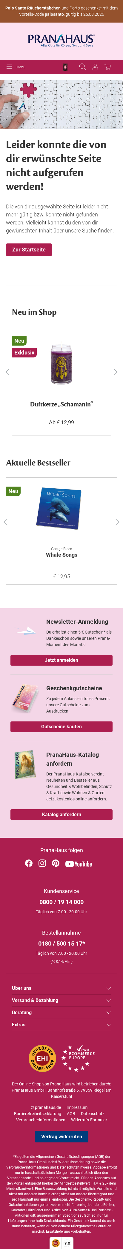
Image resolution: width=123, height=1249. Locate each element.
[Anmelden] (95, 67)
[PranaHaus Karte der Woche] (65, 67)
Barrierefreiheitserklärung (37, 1113)
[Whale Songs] (61, 512)
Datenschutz (92, 1113)
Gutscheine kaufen (61, 726)
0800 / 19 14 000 (61, 902)
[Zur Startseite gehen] (61, 39)
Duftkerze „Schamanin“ (61, 405)
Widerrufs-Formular (89, 1119)
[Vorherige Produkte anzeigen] (7, 371)
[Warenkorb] (107, 67)
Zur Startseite (29, 249)
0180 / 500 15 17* (61, 943)
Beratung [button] (22, 1012)
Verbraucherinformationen (40, 1119)
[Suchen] (82, 67)
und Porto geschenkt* (53, 8)
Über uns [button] (21, 988)
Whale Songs (61, 555)
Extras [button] (18, 1025)
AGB (71, 1113)
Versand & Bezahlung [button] (35, 1000)
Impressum (77, 1107)
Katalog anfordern (61, 814)
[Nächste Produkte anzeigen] (115, 371)
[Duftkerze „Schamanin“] (61, 361)
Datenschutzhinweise (74, 1167)
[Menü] (11, 67)
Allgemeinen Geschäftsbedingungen (65, 1157)
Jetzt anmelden (61, 660)
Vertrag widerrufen (61, 1136)
